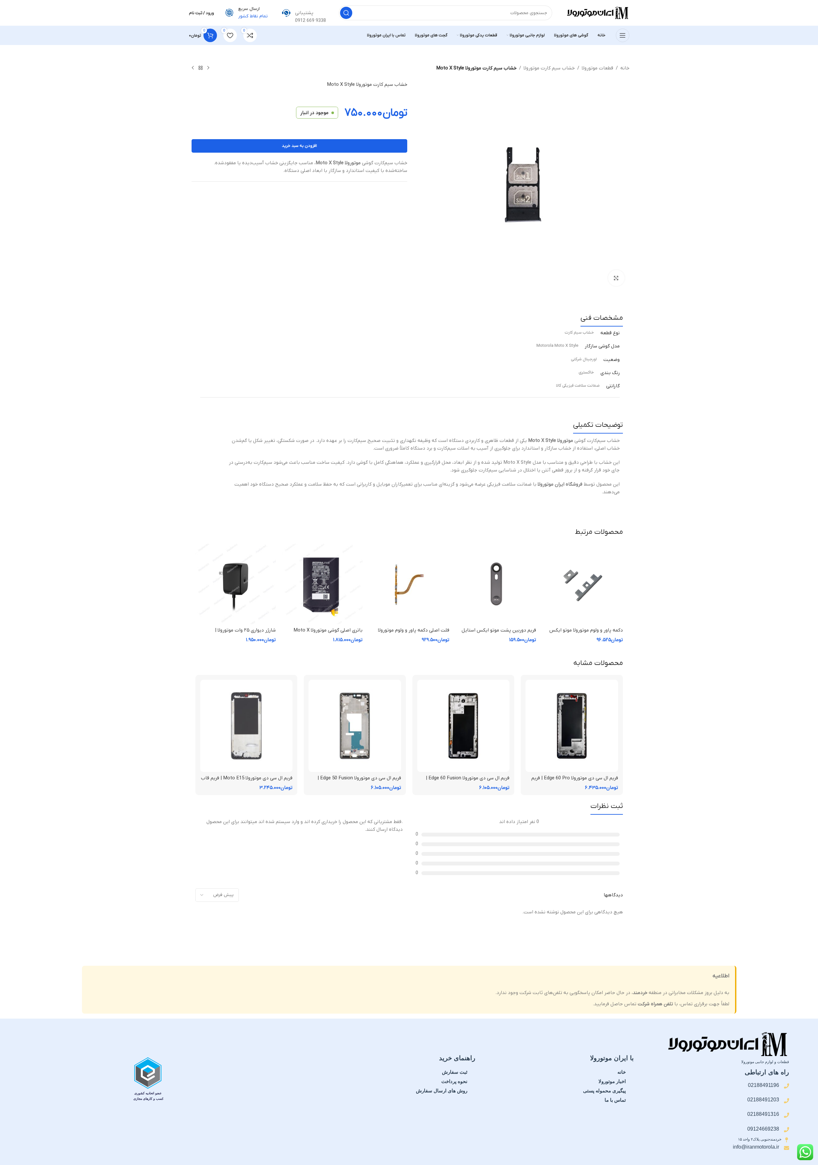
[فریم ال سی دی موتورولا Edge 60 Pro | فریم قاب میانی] (572, 726)
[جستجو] (346, 13)
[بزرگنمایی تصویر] (616, 278)
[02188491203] (786, 1100)
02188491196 (763, 1085)
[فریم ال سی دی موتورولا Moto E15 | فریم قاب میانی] (246, 726)
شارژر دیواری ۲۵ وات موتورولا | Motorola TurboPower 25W (245, 633)
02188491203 (763, 1099)
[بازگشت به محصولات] (200, 68)
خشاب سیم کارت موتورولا (549, 68)
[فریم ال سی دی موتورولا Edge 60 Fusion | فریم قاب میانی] (463, 726)
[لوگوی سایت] (597, 12)
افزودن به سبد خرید (299, 145)
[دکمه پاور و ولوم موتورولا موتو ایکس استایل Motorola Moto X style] (583, 584)
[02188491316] (786, 1115)
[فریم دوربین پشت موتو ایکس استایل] (496, 584)
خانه (624, 68)
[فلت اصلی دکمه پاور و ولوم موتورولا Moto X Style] (409, 584)
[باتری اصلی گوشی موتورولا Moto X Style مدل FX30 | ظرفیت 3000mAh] (322, 584)
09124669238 (763, 1129)
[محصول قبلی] (208, 68)
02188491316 (763, 1114)
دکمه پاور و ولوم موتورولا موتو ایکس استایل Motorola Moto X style (586, 633)
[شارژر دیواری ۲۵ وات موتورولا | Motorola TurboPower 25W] (235, 584)
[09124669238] (786, 1129)
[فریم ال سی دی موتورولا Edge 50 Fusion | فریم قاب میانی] (355, 726)
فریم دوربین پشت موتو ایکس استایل (499, 630)
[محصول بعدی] (193, 68)
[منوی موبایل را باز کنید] (623, 35)
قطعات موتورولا (597, 68)
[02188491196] (786, 1086)
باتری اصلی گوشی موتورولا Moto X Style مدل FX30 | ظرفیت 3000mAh (326, 633)
